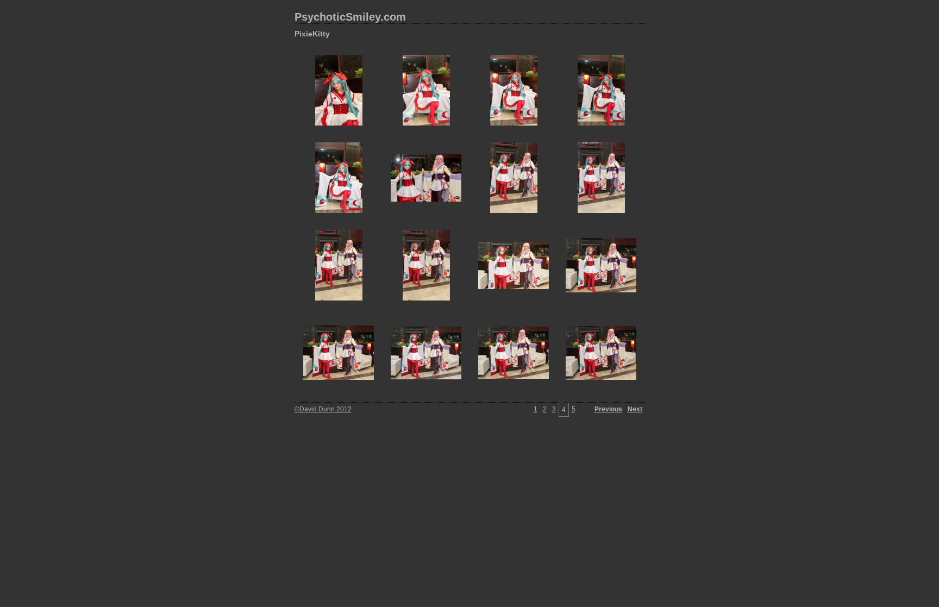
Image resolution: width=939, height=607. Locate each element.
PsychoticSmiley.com (350, 17)
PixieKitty (312, 33)
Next (635, 409)
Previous (608, 409)
